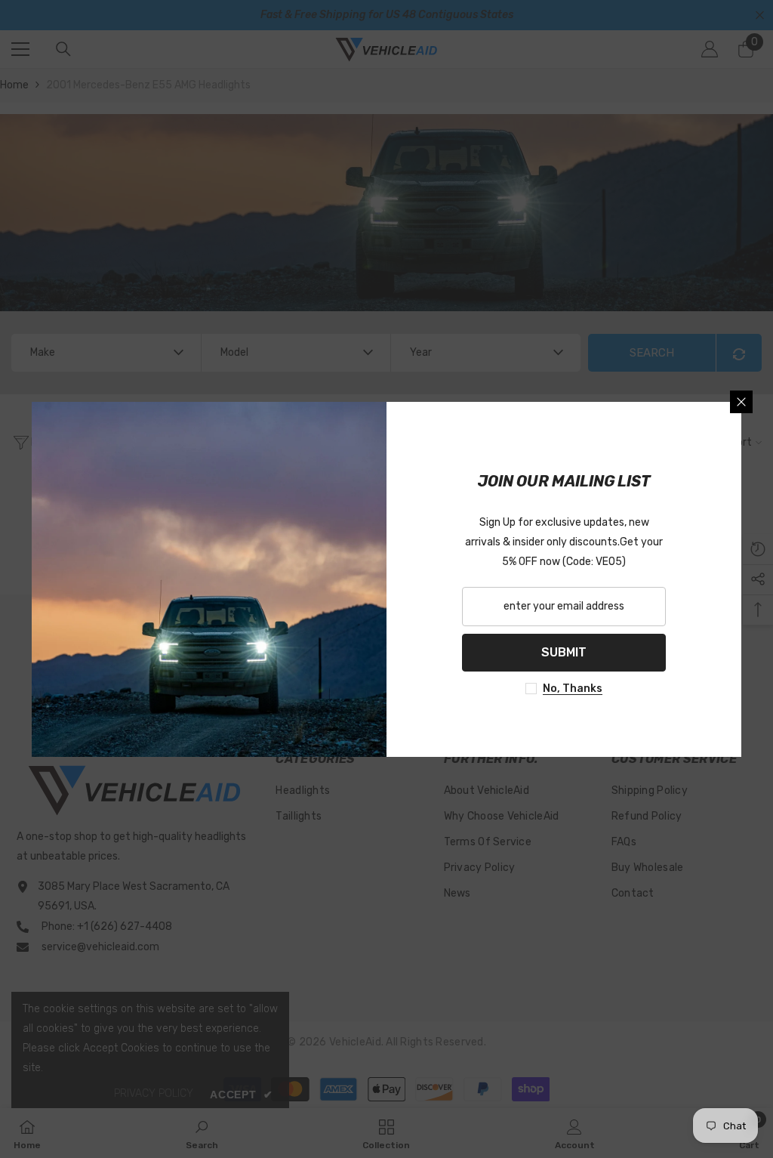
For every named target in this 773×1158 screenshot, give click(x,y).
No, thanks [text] (572, 688)
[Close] (741, 402)
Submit (564, 652)
